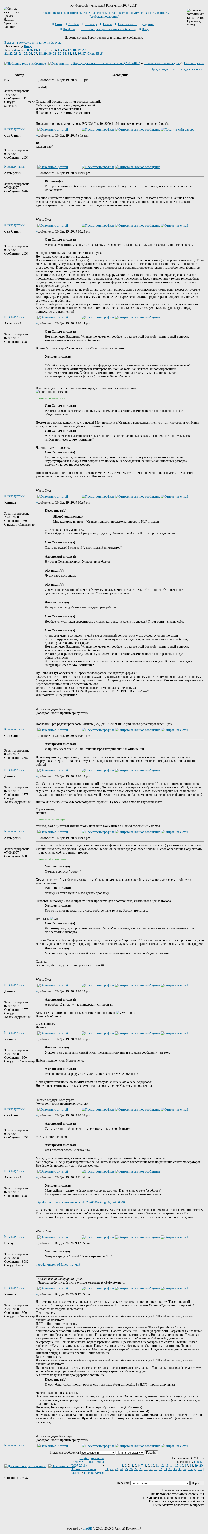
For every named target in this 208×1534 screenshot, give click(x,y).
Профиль (69, 29)
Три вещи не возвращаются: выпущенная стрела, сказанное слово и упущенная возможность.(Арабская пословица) (104, 14)
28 (40, 53)
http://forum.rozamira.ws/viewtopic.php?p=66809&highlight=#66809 (80, 1202)
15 (59, 50)
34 (69, 53)
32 (59, 53)
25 (25, 53)
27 (35, 53)
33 (64, 53)
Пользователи (127, 24)
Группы (148, 24)
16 (64, 50)
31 (54, 53)
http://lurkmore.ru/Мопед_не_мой (58, 1264)
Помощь (91, 24)
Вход (145, 29)
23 (15, 53)
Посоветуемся (194, 63)
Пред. (28, 46)
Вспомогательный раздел (162, 63)
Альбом (73, 24)
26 (30, 53)
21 (6, 53)
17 (69, 50)
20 (84, 50)
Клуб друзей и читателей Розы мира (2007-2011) (106, 63)
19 (79, 50)
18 (74, 50)
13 (49, 50)
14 (54, 50)
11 (40, 50)
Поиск (107, 24)
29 (45, 53)
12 (45, 50)
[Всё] (99, 53)
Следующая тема (190, 69)
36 (79, 53)
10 (35, 50)
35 (74, 53)
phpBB (87, 1528)
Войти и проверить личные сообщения (108, 29)
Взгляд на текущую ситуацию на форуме (32, 42)
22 (11, 53)
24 (20, 53)
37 (84, 53)
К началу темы (14, 129)
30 (50, 53)
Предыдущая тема (163, 69)
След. (91, 53)
